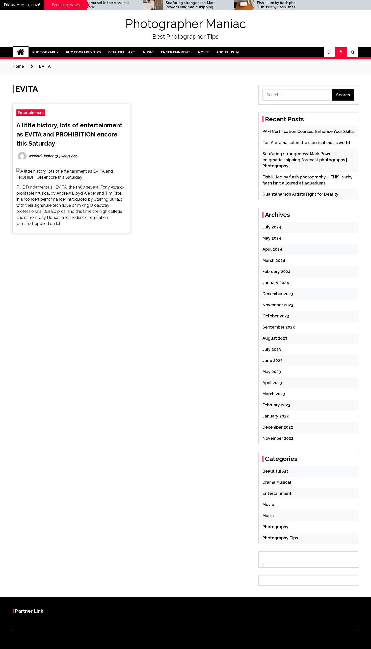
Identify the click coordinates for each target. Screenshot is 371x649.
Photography (45, 52)
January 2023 (275, 416)
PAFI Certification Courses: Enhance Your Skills (308, 131)
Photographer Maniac (185, 24)
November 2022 (277, 438)
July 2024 (271, 227)
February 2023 (276, 405)
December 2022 (277, 427)
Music (148, 52)
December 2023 (277, 293)
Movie (203, 52)
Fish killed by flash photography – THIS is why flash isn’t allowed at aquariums (269, 5)
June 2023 (272, 360)
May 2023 (271, 371)
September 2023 (278, 327)
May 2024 (271, 238)
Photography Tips (83, 52)
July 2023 (271, 349)
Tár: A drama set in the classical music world (306, 142)
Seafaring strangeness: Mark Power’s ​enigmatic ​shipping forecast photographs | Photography (174, 5)
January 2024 (275, 282)
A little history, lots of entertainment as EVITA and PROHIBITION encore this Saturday (69, 134)
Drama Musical (276, 482)
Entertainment (175, 52)
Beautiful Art (121, 52)
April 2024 (272, 249)
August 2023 (274, 338)
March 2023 (273, 393)
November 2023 (277, 305)
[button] (329, 52)
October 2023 (275, 316)
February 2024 (276, 271)
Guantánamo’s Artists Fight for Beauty (300, 194)
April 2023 (272, 382)
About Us (225, 52)
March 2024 (273, 260)
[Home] (21, 52)
